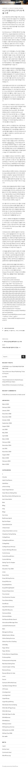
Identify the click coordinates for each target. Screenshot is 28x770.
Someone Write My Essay (9, 682)
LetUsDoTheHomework (8, 625)
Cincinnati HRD (11, 2)
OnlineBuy (5, 644)
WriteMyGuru (6, 720)
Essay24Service (6, 581)
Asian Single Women (8, 489)
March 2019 (5, 404)
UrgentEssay (5, 698)
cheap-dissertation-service (9, 531)
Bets (3, 502)
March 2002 (5, 464)
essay (4, 572)
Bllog (3, 505)
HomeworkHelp (6, 613)
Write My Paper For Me (8, 714)
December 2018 (6, 413)
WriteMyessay (6, 717)
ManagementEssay (7, 632)
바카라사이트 (19, 68)
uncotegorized (6, 695)
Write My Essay (6, 711)
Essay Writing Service (8, 578)
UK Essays (5, 689)
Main (3, 629)
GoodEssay (5, 603)
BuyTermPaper (6, 521)
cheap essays (6, 527)
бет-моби (4, 736)
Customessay (6, 553)
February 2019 (6, 407)
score (3, 676)
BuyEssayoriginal (7, 518)
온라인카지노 (10, 142)
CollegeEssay (6, 537)
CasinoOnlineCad (7, 524)
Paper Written (6, 651)
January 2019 (6, 410)
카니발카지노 (12, 330)
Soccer (4, 679)
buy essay (5, 515)
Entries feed (5, 749)
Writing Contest (6, 723)
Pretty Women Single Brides (10, 654)
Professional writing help (9, 660)
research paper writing (8, 667)
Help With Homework (8, 606)
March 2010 (5, 458)
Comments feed (6, 752)
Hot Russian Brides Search (9, 619)
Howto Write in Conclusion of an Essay (12, 385)
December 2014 (6, 445)
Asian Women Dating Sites (9, 493)
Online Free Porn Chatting (9, 641)
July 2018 (4, 429)
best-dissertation (7, 499)
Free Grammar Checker (8, 597)
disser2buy (5, 565)
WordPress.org (6, 755)
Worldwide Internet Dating (9, 705)
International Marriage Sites (10, 622)
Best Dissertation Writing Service (11, 496)
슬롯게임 (7, 330)
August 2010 (5, 454)
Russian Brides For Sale (8, 673)
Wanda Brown (18, 8)
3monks (4, 477)
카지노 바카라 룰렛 (20, 330)
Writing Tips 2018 (7, 733)
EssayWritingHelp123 (8, 588)
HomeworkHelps (7, 616)
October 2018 (6, 420)
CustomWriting (6, 559)
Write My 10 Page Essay (8, 708)
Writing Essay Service (8, 727)
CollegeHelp (5, 543)
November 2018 (6, 417)
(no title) (4, 376)
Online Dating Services (8, 638)
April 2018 (5, 436)
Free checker (5, 594)
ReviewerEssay (6, 670)
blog (3, 508)
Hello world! (22, 394)
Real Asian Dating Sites (8, 663)
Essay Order (5, 575)
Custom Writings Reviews (9, 550)
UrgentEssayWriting (8, 701)
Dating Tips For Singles (8, 562)
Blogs (3, 512)
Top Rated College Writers (9, 685)
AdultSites (5, 483)
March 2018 (5, 439)
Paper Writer (5, 648)
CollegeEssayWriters (8, 540)
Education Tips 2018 (8, 568)
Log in (4, 746)
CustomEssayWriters (8, 556)
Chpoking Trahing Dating (9, 534)
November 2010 (6, 451)
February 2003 (6, 461)
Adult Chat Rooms (7, 480)
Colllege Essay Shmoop (8, 546)
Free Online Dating (7, 600)
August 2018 (5, 426)
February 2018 (6, 442)
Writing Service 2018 (8, 730)
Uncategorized (9, 328)
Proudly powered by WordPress (10, 766)
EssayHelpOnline (7, 584)
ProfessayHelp (6, 657)
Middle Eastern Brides (8, 635)
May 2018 (5, 432)
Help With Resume (7, 610)
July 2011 (4, 448)
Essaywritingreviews (8, 591)
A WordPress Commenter (9, 394)
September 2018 (7, 423)
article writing (6, 486)
